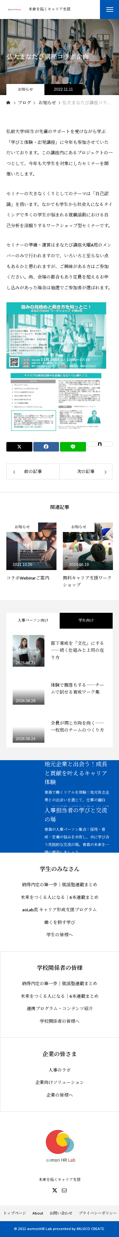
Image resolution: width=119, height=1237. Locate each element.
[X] (55, 1190)
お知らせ (25, 89)
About (37, 1213)
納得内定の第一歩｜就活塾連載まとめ (59, 885)
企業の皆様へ (59, 1096)
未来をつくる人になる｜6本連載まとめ (60, 898)
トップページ (14, 1213)
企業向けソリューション (59, 1083)
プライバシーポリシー (98, 1213)
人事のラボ (60, 1070)
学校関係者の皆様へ (60, 1022)
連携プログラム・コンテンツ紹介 (60, 1009)
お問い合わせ (61, 1213)
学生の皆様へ (59, 935)
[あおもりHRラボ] (14, 9)
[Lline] (73, 447)
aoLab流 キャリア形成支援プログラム (59, 910)
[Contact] (64, 1190)
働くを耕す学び (59, 923)
